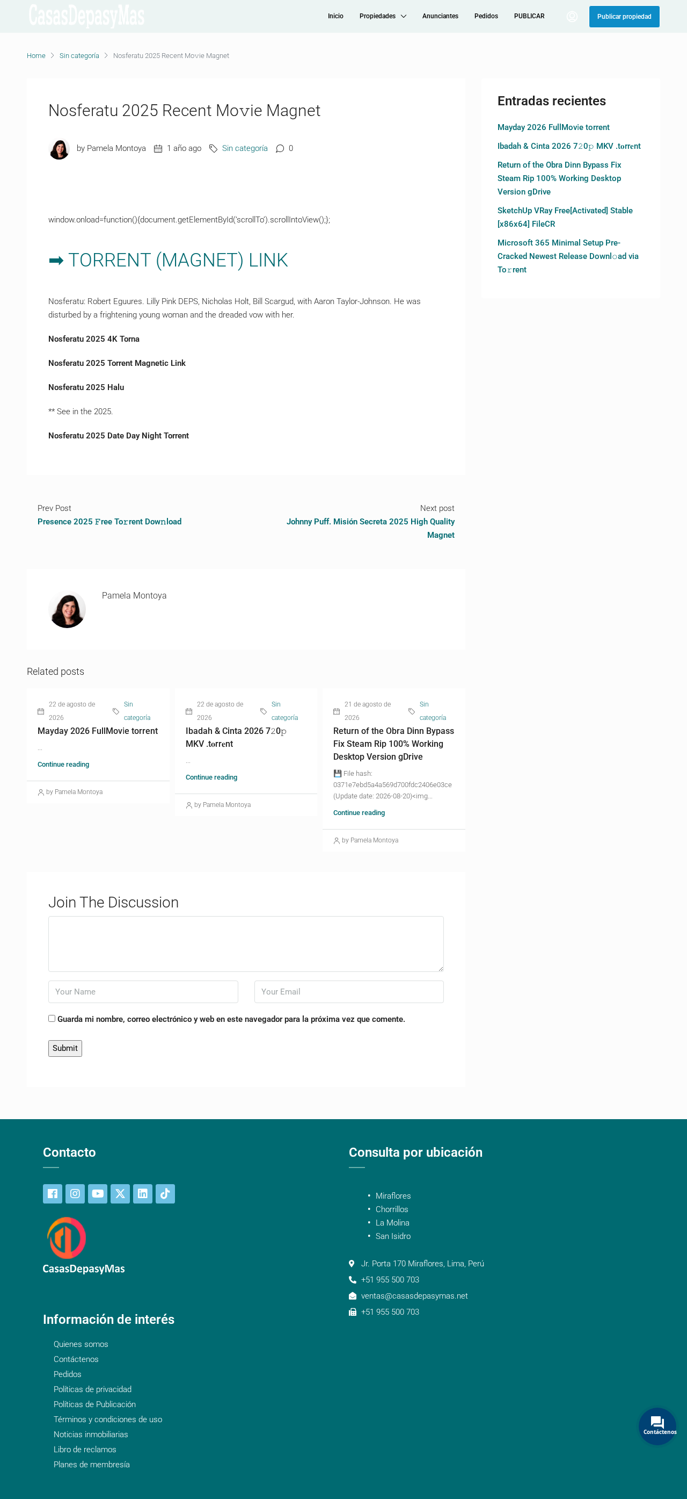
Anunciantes (440, 16)
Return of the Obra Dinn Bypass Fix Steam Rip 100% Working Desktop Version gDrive (393, 744)
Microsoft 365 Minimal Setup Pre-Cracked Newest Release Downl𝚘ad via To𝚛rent (568, 256)
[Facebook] (52, 1193)
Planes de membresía (92, 1464)
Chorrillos (392, 1209)
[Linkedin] (142, 1193)
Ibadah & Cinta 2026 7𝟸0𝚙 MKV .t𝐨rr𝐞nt (569, 146)
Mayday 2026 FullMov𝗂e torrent (98, 731)
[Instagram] (75, 1193)
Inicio (336, 16)
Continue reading (63, 764)
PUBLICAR (529, 16)
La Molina (393, 1223)
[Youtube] (97, 1193)
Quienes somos (81, 1344)
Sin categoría (79, 56)
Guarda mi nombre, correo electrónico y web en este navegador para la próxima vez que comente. (231, 1019)
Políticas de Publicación (95, 1404)
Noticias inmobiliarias (91, 1434)
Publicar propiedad (624, 16)
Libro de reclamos (85, 1449)
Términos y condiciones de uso (108, 1419)
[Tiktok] (165, 1193)
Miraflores (393, 1196)
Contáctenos (76, 1359)
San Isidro (393, 1236)
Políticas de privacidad (92, 1389)
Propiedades (378, 16)
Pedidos (486, 16)
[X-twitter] (120, 1193)
